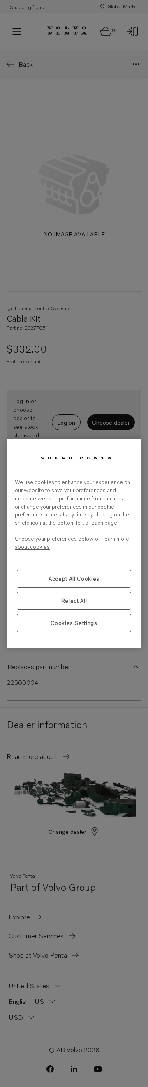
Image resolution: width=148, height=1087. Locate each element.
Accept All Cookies (74, 578)
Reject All (74, 601)
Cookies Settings (74, 623)
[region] (74, 543)
